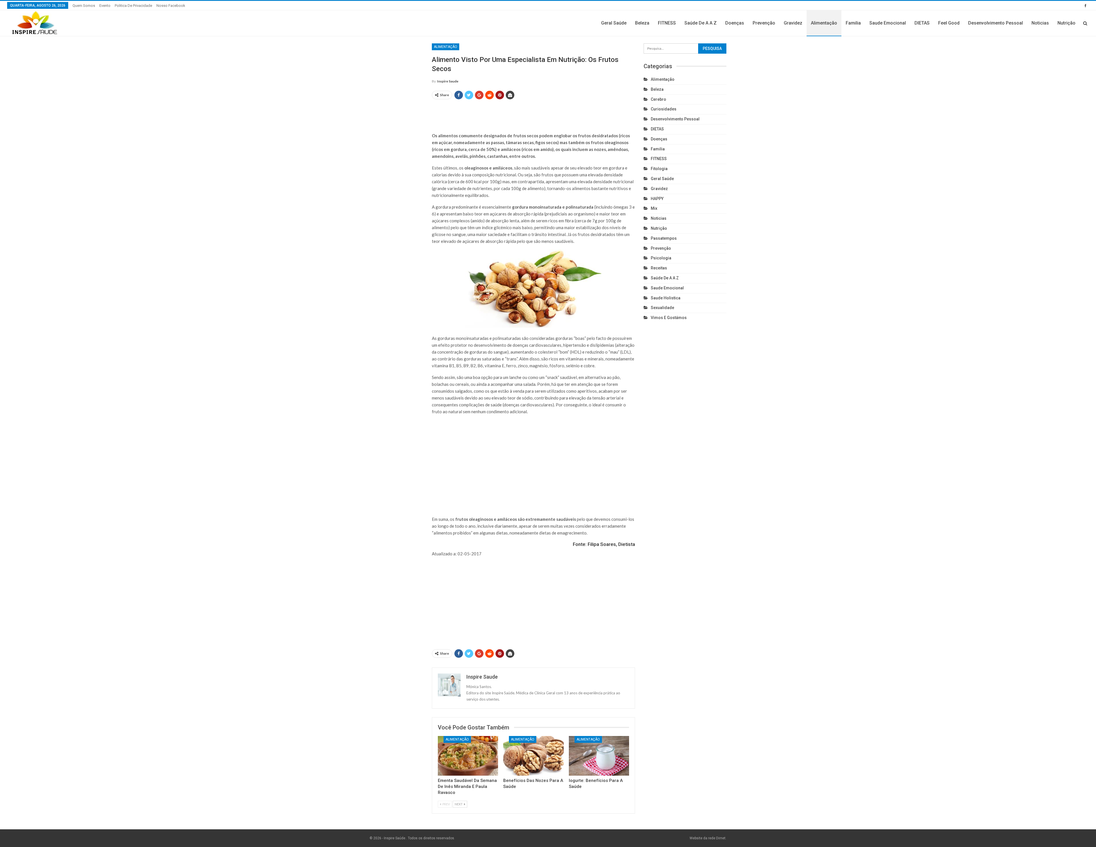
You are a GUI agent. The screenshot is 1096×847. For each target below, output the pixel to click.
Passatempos (664, 238)
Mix (654, 208)
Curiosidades (663, 109)
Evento (104, 5)
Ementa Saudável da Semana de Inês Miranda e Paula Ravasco (467, 786)
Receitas (659, 268)
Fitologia (659, 168)
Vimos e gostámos (669, 317)
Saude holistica (665, 298)
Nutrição (1066, 23)
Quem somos (83, 5)
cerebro (658, 99)
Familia (853, 23)
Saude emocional (887, 23)
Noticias (1040, 23)
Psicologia (661, 258)
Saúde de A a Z (700, 23)
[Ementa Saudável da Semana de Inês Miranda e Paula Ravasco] (468, 756)
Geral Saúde (613, 23)
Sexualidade (662, 307)
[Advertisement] (533, 113)
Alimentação (824, 23)
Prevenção (764, 23)
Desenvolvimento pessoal (995, 23)
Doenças (734, 23)
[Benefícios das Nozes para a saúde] (533, 756)
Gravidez (793, 23)
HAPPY (657, 198)
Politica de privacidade (133, 5)
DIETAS (922, 23)
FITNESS (667, 23)
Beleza (642, 23)
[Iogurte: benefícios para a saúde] (599, 756)
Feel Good (949, 23)
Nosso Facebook (170, 5)
